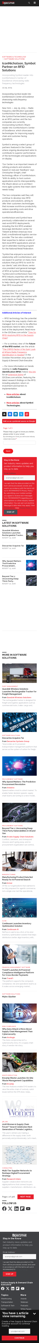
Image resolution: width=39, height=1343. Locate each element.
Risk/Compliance (9, 1026)
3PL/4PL (5, 1121)
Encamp (10, 1084)
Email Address (10, 473)
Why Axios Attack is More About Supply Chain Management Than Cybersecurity (17, 1031)
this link (32, 372)
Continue (19, 1338)
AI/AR (4, 921)
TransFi (10, 978)
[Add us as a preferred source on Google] (27, 414)
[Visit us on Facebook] (4, 1209)
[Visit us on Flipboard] (22, 1209)
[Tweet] (21, 414)
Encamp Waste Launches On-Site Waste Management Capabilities (17, 1079)
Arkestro (10, 788)
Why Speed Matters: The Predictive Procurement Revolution (11, 563)
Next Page (25, 1197)
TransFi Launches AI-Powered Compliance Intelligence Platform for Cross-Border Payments (18, 972)
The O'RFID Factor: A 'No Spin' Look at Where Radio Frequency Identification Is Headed (18, 352)
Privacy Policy (25, 508)
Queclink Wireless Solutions (19, 697)
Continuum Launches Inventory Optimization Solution (16, 924)
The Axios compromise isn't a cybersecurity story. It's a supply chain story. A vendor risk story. (17, 1042)
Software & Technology (14, 57)
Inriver (9, 883)
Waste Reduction (9, 1075)
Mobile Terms (9, 508)
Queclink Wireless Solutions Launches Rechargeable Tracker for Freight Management (12, 532)
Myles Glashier (9, 996)
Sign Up (10, 512)
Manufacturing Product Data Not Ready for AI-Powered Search (17, 878)
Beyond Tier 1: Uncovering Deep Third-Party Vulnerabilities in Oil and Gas (11, 578)
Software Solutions (14, 59)
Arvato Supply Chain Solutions (20, 837)
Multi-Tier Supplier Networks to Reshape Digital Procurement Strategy (17, 1173)
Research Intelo (14, 1179)
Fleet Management (10, 686)
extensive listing (15, 374)
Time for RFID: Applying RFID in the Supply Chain (19, 335)
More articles (12, 394)
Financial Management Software (16, 967)
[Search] (29, 3)
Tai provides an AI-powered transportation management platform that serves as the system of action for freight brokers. (19, 747)
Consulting (7, 1168)
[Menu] (34, 3)
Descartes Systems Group (18, 741)
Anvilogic (11, 1037)
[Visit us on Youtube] (28, 1209)
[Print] (4, 414)
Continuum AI (13, 929)
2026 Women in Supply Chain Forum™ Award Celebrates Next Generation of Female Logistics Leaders (17, 1127)
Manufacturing (8, 874)
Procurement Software (12, 779)
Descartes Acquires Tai (13, 546)
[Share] (10, 414)
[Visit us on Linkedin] (16, 1209)
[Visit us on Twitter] (10, 1209)
